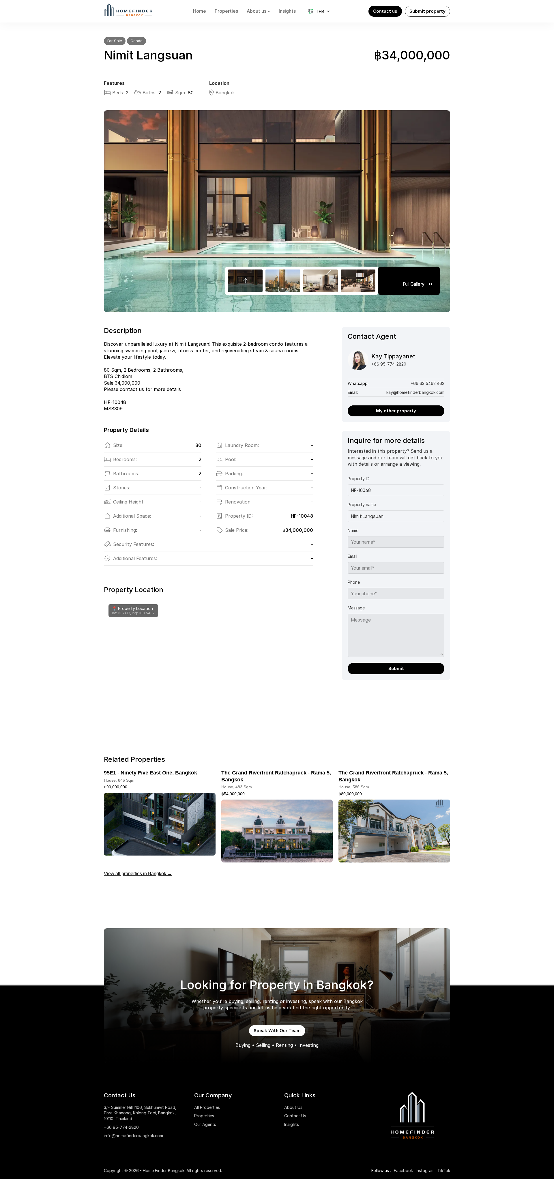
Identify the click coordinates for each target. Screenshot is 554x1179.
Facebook (403, 1170)
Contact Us (295, 1115)
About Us (293, 1107)
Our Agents (205, 1124)
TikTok (443, 1170)
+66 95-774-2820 (121, 1127)
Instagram (425, 1170)
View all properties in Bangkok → (138, 873)
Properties (204, 1115)
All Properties (207, 1107)
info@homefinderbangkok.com (133, 1135)
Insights (291, 1124)
